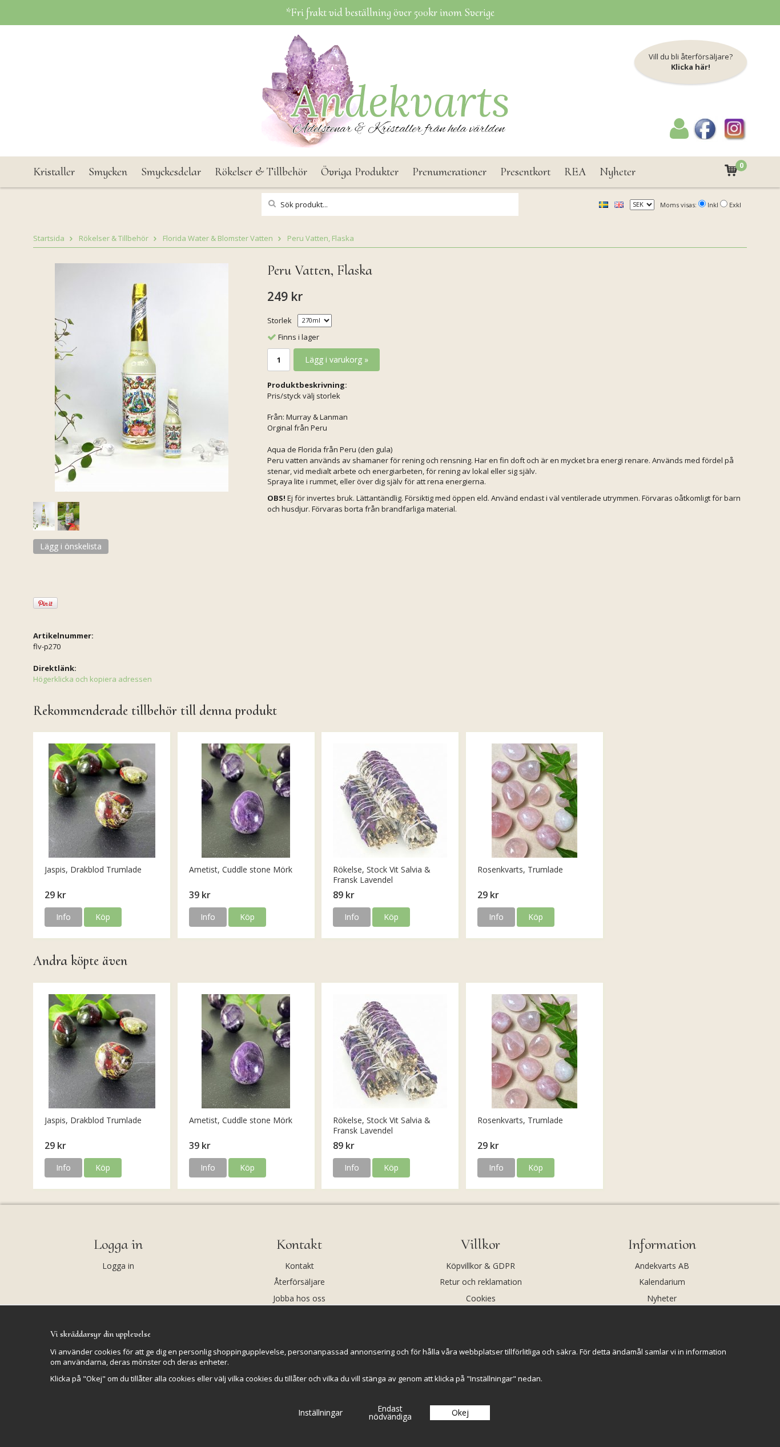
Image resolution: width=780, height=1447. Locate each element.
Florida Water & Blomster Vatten (218, 238)
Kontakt (299, 1265)
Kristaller (54, 172)
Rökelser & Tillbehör (261, 172)
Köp (102, 916)
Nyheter (618, 172)
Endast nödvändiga (390, 1412)
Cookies (481, 1298)
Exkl (735, 204)
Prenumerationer (449, 172)
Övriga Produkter (360, 172)
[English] (619, 204)
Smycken (108, 172)
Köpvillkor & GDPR (480, 1265)
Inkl (712, 204)
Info (63, 916)
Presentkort (525, 172)
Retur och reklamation (481, 1281)
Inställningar (320, 1412)
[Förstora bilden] (141, 376)
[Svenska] (603, 204)
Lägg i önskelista (71, 546)
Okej (460, 1412)
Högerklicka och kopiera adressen (92, 679)
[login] (679, 136)
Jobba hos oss (299, 1298)
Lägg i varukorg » (336, 359)
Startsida (49, 238)
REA (575, 172)
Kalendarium (662, 1281)
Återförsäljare (299, 1281)
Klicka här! (690, 67)
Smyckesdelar (171, 172)
